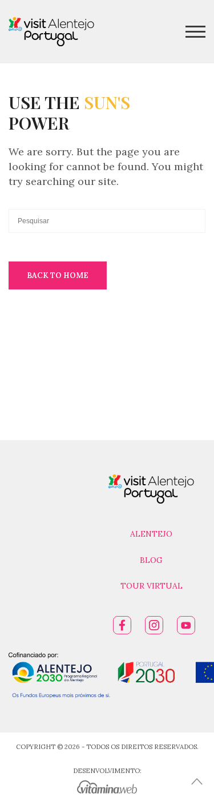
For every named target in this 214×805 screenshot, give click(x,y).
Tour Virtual (151, 586)
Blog (151, 560)
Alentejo (151, 534)
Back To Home (57, 275)
